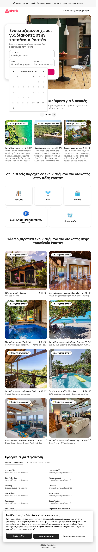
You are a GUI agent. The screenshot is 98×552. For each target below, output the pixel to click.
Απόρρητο (44, 548)
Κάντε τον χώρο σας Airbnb (76, 10)
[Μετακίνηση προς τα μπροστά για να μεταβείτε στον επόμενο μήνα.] (43, 71)
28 (33, 103)
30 (43, 103)
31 (13, 108)
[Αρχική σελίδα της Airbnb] (11, 11)
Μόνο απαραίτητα (46, 536)
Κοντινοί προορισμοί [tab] (14, 462)
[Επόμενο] (54, 115)
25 (18, 103)
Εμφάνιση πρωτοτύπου (73, 3)
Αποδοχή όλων (19, 536)
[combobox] (31, 55)
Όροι (53, 548)
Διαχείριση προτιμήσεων (74, 536)
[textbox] (20, 64)
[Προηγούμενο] (42, 115)
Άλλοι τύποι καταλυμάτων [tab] (38, 462)
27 (28, 103)
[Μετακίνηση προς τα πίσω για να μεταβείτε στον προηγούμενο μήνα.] (14, 71)
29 (38, 103)
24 (14, 103)
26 (23, 103)
